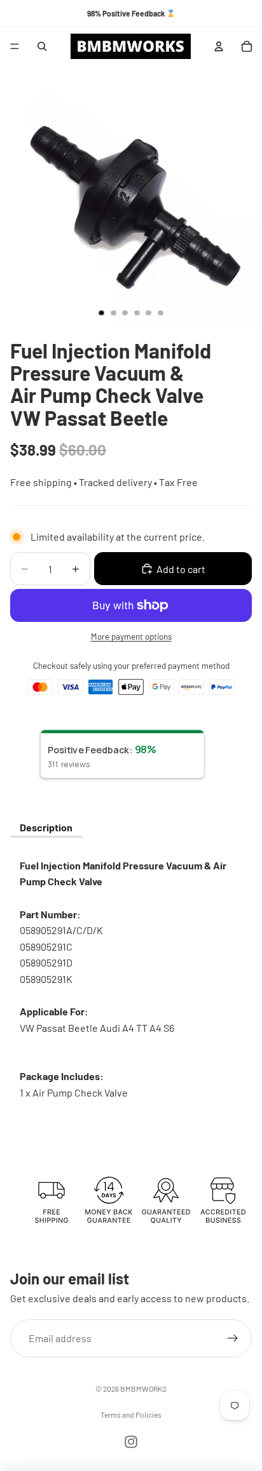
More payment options (131, 636)
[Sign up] (232, 1337)
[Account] (219, 46)
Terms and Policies (131, 1414)
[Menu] (14, 46)
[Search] (42, 46)
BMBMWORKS (143, 1388)
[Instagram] (131, 1441)
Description (46, 827)
